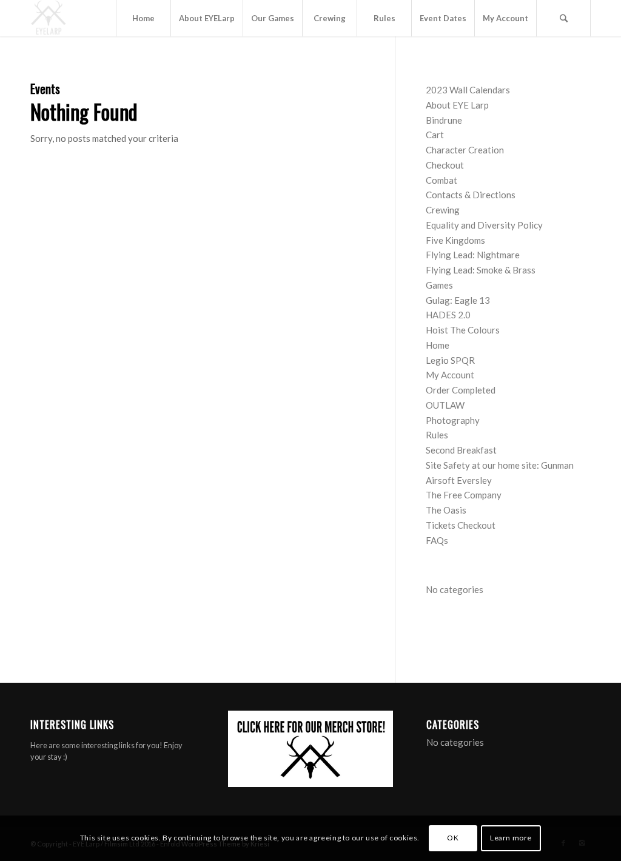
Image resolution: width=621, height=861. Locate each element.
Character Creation (465, 149)
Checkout (445, 164)
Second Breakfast (461, 449)
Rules (437, 434)
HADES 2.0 (448, 314)
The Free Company (464, 494)
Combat (441, 180)
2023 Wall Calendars (468, 89)
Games (439, 285)
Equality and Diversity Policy (484, 224)
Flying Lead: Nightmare (473, 254)
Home (437, 345)
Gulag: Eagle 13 (458, 300)
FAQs (437, 540)
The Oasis (446, 509)
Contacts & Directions (470, 194)
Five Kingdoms (455, 240)
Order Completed (460, 389)
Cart (435, 134)
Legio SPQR (450, 360)
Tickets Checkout (460, 525)
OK (452, 837)
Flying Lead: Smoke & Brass (480, 269)
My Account (450, 374)
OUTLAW (445, 405)
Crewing (443, 209)
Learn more (511, 837)
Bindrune (444, 120)
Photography (453, 420)
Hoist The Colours (463, 329)
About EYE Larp (457, 104)
